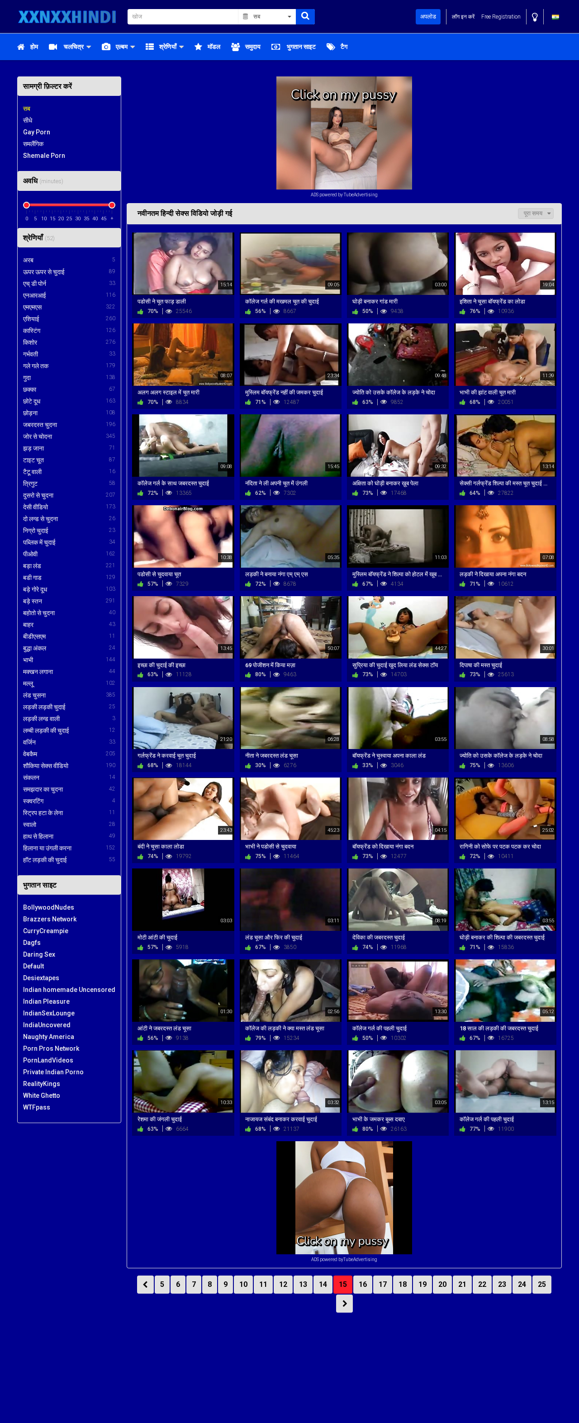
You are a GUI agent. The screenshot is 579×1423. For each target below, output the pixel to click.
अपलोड (428, 16)
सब (26, 108)
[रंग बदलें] (535, 17)
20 (442, 1284)
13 (303, 1284)
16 (363, 1284)
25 (542, 1284)
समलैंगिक (33, 143)
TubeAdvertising (361, 194)
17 (383, 1284)
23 (502, 1284)
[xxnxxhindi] (69, 16)
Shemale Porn (44, 155)
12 (283, 1284)
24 (522, 1284)
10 (243, 1284)
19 (422, 1284)
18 (403, 1284)
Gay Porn (36, 132)
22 (482, 1284)
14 (323, 1284)
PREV (145, 1285)
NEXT (344, 1304)
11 (263, 1284)
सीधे (27, 120)
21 (462, 1284)
